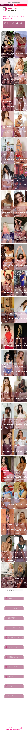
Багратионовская (22, 109)
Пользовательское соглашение (14, 729)
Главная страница (8, 16)
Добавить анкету (15, 2)
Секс (16, 16)
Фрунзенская (10, 560)
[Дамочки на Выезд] (9, 9)
